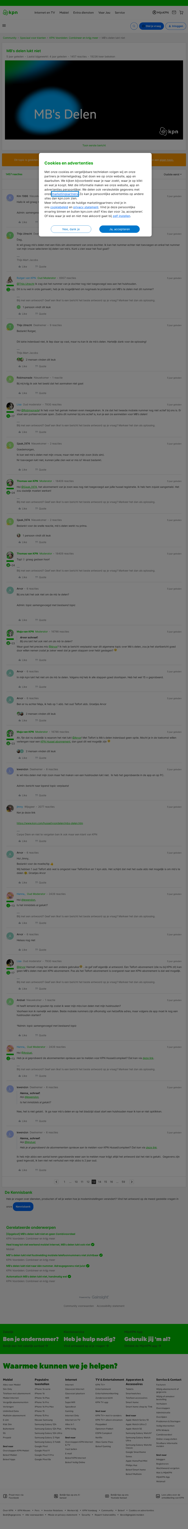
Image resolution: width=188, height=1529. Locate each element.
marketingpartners (65, 194)
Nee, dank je (71, 229)
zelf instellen (121, 216)
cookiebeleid (59, 207)
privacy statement (85, 207)
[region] (95, 194)
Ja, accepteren (119, 229)
